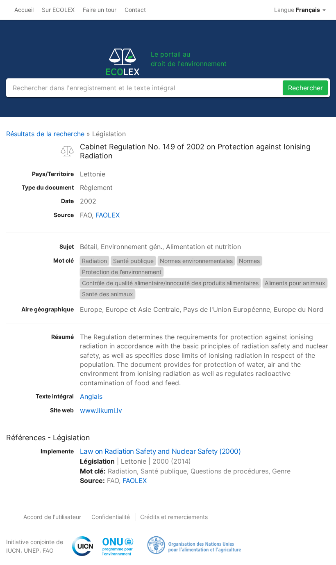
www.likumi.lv (101, 410)
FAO (48, 550)
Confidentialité (110, 516)
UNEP (31, 550)
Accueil (24, 9)
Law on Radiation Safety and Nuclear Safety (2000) (160, 451)
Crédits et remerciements (174, 516)
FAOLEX (107, 215)
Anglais (91, 396)
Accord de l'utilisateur (52, 516)
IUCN (13, 550)
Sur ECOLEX (58, 9)
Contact (135, 9)
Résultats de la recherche (45, 134)
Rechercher (305, 88)
